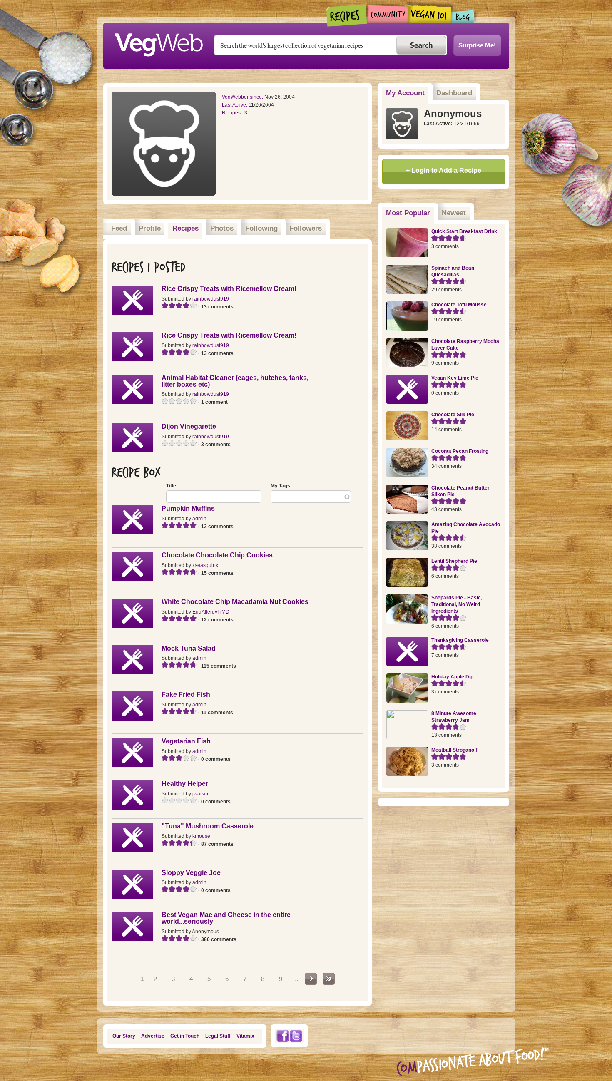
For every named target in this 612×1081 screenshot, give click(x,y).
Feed (119, 228)
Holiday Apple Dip (452, 677)
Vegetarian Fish (186, 741)
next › (311, 979)
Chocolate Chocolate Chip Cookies (217, 555)
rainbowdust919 (210, 299)
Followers (305, 228)
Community (387, 14)
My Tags (280, 486)
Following (261, 228)
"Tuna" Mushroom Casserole (208, 826)
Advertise (152, 1036)
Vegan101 (429, 14)
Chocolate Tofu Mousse (459, 305)
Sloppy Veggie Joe (191, 872)
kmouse (201, 836)
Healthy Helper (185, 783)
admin (199, 519)
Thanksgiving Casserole (460, 640)
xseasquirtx (205, 565)
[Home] (159, 42)
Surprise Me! (477, 45)
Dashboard (454, 93)
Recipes (347, 15)
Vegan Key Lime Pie (454, 378)
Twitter (296, 1035)
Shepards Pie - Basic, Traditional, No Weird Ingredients (456, 604)
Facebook (282, 1035)
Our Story (123, 1036)
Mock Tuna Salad (189, 648)
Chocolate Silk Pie (452, 414)
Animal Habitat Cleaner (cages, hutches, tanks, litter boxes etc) (235, 381)
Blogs (463, 16)
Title (171, 486)
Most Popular (410, 213)
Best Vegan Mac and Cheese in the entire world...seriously (226, 918)
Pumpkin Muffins (188, 508)
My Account (405, 93)
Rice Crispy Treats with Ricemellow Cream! (229, 288)
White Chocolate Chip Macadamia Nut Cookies (235, 601)
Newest (454, 213)
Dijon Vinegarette (189, 426)
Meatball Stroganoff (454, 750)
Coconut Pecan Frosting (459, 451)
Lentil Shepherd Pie (454, 561)
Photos (222, 228)
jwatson (201, 794)
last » (329, 979)
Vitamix (245, 1036)
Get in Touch (184, 1036)
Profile (150, 228)
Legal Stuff (218, 1036)
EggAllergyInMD (210, 612)
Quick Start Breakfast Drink (464, 231)
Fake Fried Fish (186, 694)
